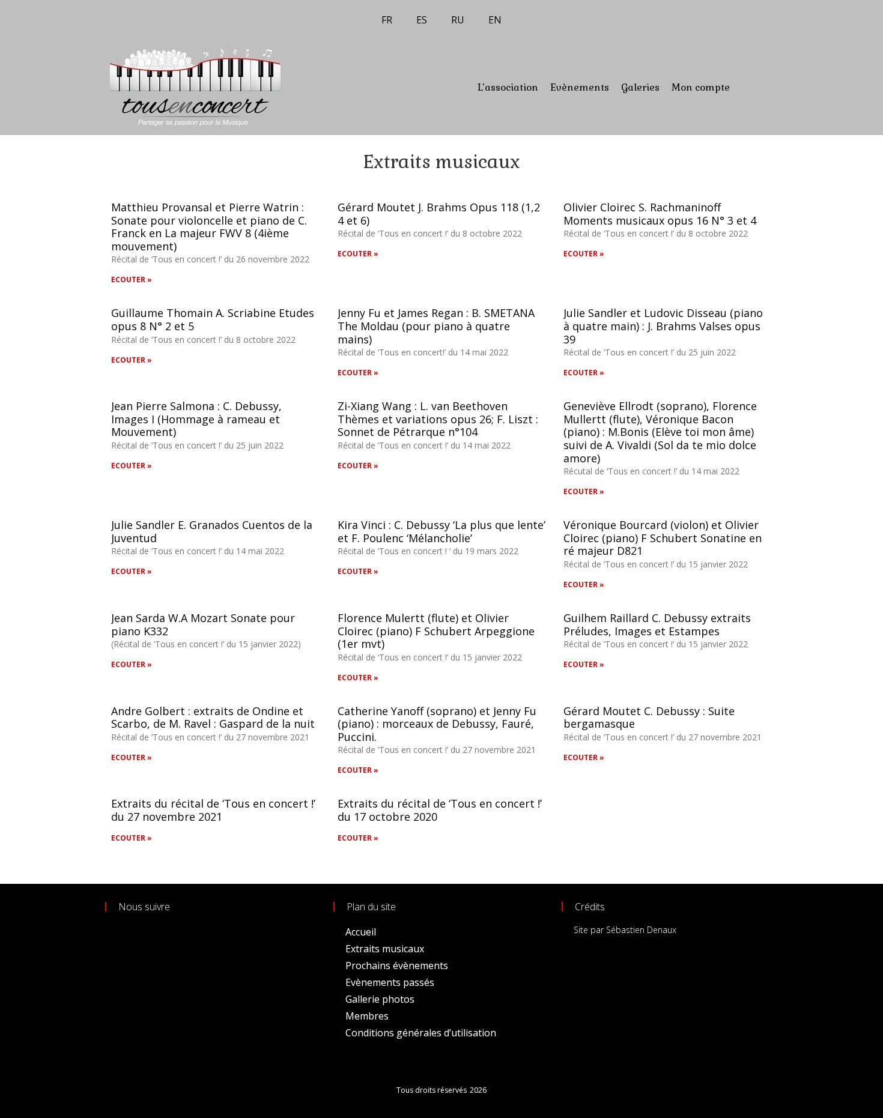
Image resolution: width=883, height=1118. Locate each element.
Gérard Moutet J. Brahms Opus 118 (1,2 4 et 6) (439, 214)
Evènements (579, 87)
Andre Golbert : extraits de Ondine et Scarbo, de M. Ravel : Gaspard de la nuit (213, 717)
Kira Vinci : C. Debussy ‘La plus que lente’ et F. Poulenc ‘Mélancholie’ (441, 531)
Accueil (360, 931)
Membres (367, 1016)
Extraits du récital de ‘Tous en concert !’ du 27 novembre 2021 (213, 810)
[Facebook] (743, 87)
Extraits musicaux (384, 948)
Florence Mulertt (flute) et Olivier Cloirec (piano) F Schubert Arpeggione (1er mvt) (436, 631)
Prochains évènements (396, 965)
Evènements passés (389, 982)
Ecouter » (131, 279)
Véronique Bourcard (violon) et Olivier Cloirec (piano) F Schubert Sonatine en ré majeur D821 (662, 538)
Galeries (640, 87)
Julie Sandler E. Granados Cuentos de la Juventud (211, 531)
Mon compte (701, 87)
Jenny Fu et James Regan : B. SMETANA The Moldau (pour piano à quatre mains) (436, 326)
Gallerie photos (379, 999)
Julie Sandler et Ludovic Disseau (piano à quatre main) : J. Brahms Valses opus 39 (663, 326)
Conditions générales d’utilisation (420, 1032)
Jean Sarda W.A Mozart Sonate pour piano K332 (203, 624)
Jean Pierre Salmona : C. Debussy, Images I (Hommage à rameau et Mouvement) (196, 419)
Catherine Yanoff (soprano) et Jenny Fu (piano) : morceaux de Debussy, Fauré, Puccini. (437, 724)
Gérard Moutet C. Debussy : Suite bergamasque (649, 717)
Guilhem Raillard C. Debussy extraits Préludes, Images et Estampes (657, 624)
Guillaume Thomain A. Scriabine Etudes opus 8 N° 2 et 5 (212, 319)
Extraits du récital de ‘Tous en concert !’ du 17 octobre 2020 (440, 810)
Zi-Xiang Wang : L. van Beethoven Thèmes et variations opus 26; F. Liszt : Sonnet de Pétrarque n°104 (438, 419)
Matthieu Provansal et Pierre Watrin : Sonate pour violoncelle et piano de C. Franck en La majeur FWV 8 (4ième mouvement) (209, 226)
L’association (508, 87)
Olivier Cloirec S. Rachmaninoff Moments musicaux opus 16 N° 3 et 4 (659, 214)
